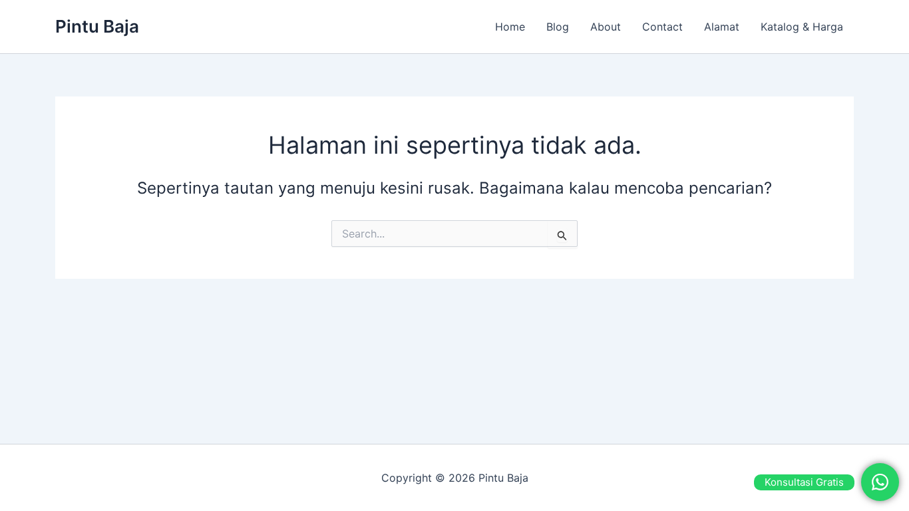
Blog (557, 26)
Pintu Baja (97, 26)
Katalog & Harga (802, 26)
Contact (662, 26)
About (605, 26)
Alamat (721, 26)
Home (510, 26)
